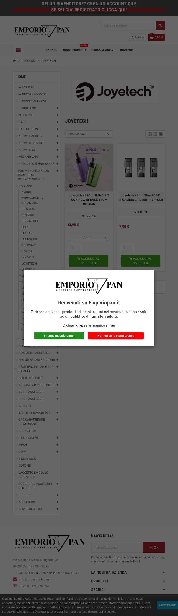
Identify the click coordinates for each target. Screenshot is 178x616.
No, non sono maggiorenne (115, 335)
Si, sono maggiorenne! (59, 335)
